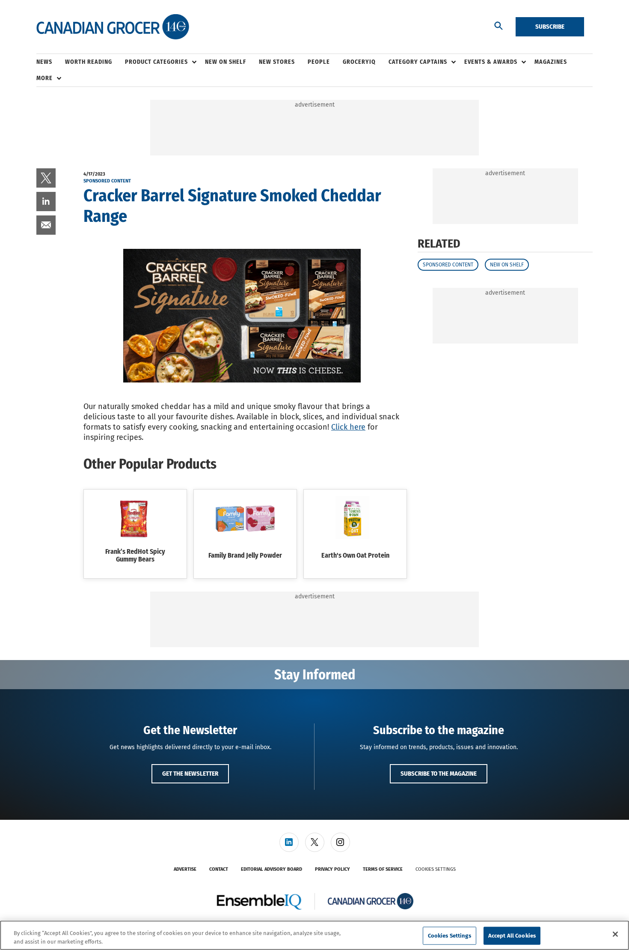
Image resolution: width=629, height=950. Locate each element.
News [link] (44, 62)
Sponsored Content (448, 265)
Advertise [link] (185, 869)
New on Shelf (507, 265)
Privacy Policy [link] (332, 869)
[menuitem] (50, 62)
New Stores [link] (277, 62)
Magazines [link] (550, 62)
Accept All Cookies (512, 935)
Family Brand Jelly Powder (245, 555)
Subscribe (549, 26)
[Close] (615, 934)
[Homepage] (112, 27)
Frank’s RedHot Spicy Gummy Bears (135, 555)
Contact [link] (218, 869)
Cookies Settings (435, 869)
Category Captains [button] (418, 62)
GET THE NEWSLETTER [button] (190, 773)
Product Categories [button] (156, 62)
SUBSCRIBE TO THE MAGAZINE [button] (439, 773)
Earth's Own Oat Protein (355, 555)
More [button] (44, 78)
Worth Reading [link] (88, 62)
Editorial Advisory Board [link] (271, 869)
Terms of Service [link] (383, 869)
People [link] (319, 62)
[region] (314, 935)
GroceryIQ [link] (359, 62)
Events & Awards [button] (490, 62)
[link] (46, 178)
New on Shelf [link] (225, 62)
